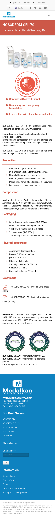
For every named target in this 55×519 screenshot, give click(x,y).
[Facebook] (30, 7)
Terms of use (8, 480)
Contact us (40, 3)
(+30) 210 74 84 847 (21, 3)
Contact (6, 484)
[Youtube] (45, 7)
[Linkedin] (40, 7)
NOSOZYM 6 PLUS (11, 423)
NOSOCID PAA (9, 419)
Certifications (9, 476)
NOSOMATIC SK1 (10, 427)
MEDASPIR (8, 435)
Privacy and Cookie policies (15, 492)
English (21, 8)
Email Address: (9, 450)
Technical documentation (14, 488)
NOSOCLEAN (8, 431)
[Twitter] (35, 7)
